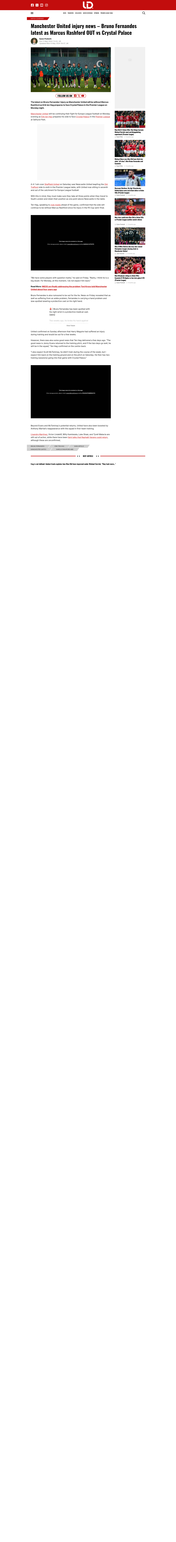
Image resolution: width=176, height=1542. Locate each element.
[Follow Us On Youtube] (82, 95)
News (64, 13)
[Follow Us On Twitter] (79, 95)
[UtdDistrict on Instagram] (46, 5)
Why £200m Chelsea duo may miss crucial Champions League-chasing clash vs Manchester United (128, 248)
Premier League (103, 116)
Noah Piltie (120, 137)
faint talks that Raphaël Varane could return (88, 437)
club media (56, 205)
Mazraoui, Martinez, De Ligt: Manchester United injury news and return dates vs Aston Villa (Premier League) (129, 190)
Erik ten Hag (46, 116)
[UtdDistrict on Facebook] (32, 5)
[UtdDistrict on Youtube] (41, 5)
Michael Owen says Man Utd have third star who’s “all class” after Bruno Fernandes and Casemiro (129, 161)
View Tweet (71, 325)
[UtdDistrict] (88, 5)
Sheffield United (52, 184)
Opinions (96, 13)
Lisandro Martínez (39, 434)
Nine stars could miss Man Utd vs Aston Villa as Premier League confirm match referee (129, 218)
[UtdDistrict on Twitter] (37, 5)
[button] (32, 13)
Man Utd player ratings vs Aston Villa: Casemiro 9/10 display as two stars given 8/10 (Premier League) (129, 277)
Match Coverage (88, 13)
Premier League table (107, 13)
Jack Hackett (120, 253)
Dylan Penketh (45, 39)
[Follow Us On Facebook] (75, 95)
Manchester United (39, 114)
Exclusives (78, 13)
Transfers (71, 13)
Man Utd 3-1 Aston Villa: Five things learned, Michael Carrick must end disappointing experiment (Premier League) (129, 132)
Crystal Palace (82, 116)
